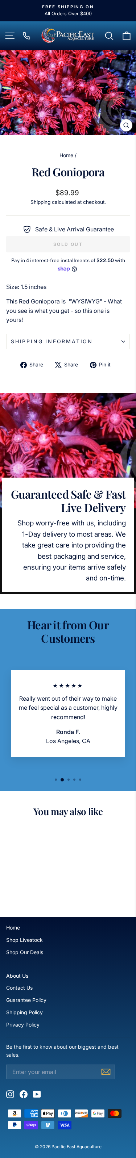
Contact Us (19, 988)
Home (66, 155)
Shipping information (52, 341)
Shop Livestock (24, 940)
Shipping (40, 202)
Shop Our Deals (24, 952)
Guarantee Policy (26, 1000)
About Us (17, 976)
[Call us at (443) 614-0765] (26, 36)
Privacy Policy (23, 1024)
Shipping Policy (24, 1012)
